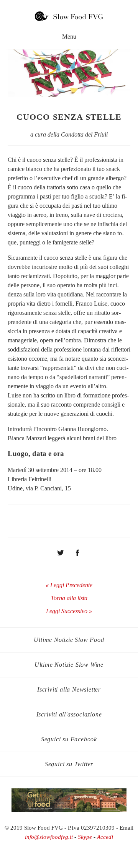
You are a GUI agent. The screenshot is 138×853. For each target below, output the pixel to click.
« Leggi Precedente (69, 585)
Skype (85, 837)
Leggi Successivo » (69, 611)
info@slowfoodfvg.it (49, 837)
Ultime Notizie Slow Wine (69, 664)
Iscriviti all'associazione (69, 714)
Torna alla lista (69, 598)
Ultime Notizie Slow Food (69, 639)
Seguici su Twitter (69, 764)
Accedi (105, 837)
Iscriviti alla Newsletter (69, 689)
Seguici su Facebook (69, 739)
